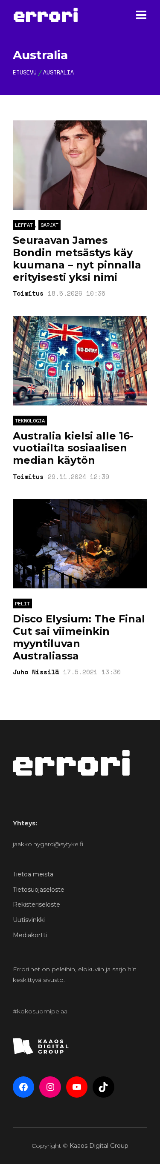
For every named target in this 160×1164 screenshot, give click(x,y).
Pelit (22, 603)
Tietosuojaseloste (38, 889)
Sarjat (49, 224)
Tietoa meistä (33, 874)
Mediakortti (30, 935)
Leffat (24, 224)
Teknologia (30, 420)
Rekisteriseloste (36, 904)
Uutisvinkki (29, 920)
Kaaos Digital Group (99, 1146)
